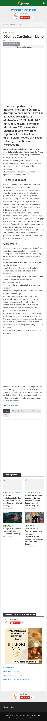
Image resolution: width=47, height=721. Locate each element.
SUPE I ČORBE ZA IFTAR (11, 672)
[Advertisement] (23, 76)
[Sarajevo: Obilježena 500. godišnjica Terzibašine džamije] (12, 517)
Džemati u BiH (8, 33)
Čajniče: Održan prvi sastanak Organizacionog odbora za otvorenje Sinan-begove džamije (34, 537)
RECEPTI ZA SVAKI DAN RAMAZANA (16, 680)
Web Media (33, 718)
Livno (6, 415)
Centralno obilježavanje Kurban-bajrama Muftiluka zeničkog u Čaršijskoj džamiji (12, 500)
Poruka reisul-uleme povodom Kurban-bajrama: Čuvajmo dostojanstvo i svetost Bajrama (33, 500)
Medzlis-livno (13, 406)
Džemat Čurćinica (33, 411)
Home (5, 25)
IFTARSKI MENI (8, 668)
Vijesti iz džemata (31, 529)
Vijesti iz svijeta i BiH (10, 707)
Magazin (39, 493)
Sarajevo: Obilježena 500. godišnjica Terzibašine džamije (12, 531)
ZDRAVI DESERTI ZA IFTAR (12, 676)
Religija (17, 493)
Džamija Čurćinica (18, 411)
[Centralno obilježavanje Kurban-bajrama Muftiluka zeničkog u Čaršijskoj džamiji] (12, 484)
